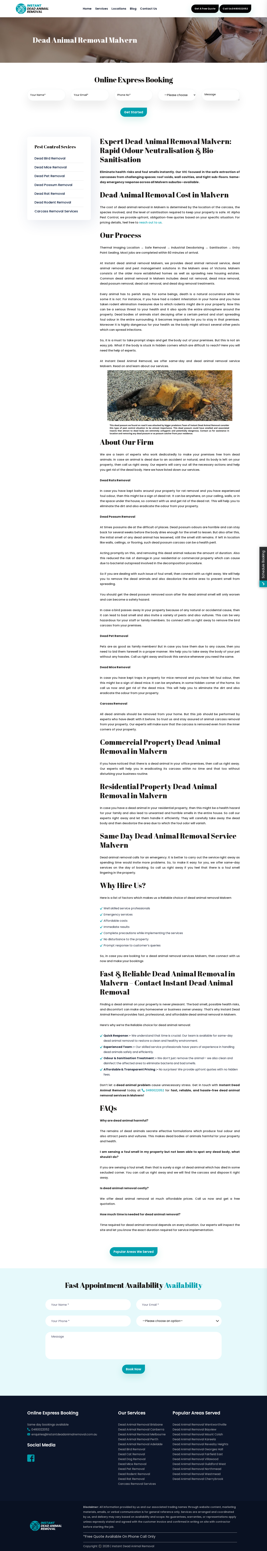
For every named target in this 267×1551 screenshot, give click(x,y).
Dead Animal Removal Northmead (197, 1469)
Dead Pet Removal (50, 176)
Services (101, 9)
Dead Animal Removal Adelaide (140, 1444)
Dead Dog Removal (131, 1459)
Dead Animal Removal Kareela (194, 1439)
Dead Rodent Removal (53, 202)
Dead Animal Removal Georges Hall (198, 1449)
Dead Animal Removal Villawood (195, 1459)
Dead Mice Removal (51, 167)
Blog (133, 9)
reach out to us (150, 222)
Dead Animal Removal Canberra (141, 1429)
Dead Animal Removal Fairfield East (198, 1454)
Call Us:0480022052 (235, 8)
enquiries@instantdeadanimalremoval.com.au (64, 1434)
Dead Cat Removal (131, 1454)
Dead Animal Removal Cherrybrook (198, 1479)
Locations (119, 9)
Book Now (133, 1369)
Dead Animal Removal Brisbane (140, 1424)
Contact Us (148, 9)
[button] (179, 1319)
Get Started (133, 112)
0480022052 (154, 1090)
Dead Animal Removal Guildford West (199, 1464)
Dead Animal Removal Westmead (197, 1474)
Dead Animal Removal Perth (138, 1439)
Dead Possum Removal (53, 185)
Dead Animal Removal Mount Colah (198, 1434)
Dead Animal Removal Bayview (194, 1429)
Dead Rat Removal (50, 193)
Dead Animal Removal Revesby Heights (200, 1444)
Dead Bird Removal (50, 158)
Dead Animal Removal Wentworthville (199, 1424)
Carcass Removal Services (56, 211)
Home (87, 9)
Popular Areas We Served (134, 1252)
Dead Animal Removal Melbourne (142, 1434)
